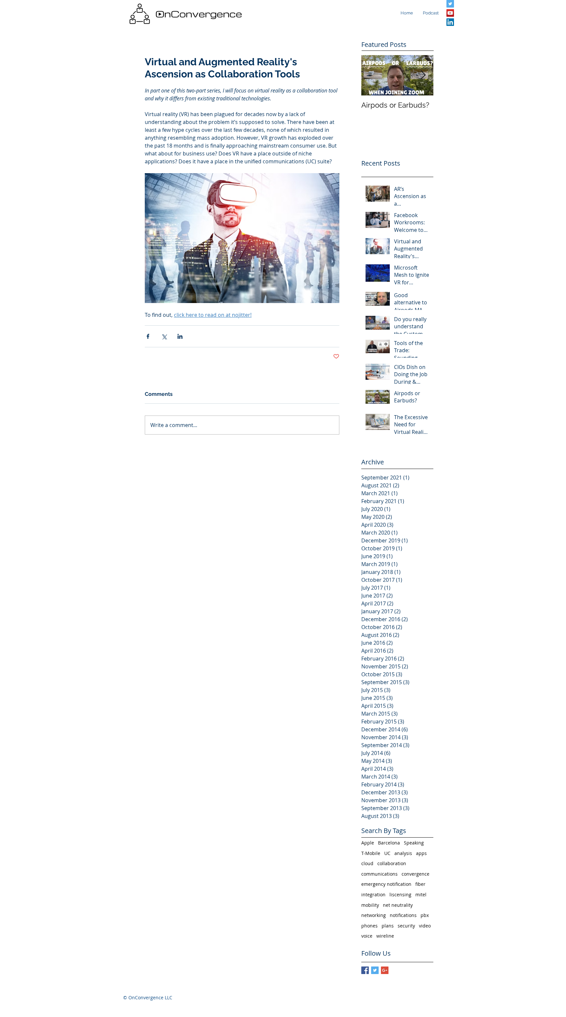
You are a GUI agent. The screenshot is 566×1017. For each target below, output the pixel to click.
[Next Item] (423, 75)
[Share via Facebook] (148, 336)
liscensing (400, 894)
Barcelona (389, 843)
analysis (403, 853)
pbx (425, 915)
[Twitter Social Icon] (450, 4)
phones (369, 926)
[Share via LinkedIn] (180, 336)
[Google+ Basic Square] (384, 970)
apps (421, 853)
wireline (385, 936)
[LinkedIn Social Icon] (450, 22)
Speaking (414, 843)
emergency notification (386, 884)
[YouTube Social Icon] (450, 13)
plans (388, 926)
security (406, 926)
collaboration (391, 863)
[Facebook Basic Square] (365, 970)
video (425, 926)
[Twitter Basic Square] (375, 970)
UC (387, 853)
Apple (367, 843)
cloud (367, 863)
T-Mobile (370, 853)
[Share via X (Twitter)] (164, 336)
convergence (415, 874)
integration (373, 894)
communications (379, 874)
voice (366, 936)
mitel (420, 894)
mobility (370, 905)
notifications (403, 915)
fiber (420, 884)
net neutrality (398, 905)
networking (373, 915)
